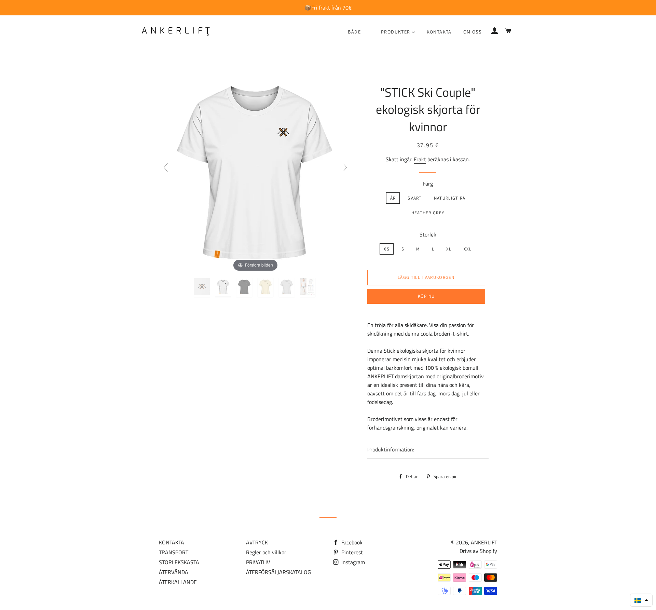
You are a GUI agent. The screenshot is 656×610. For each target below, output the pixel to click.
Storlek (428, 234)
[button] (641, 600)
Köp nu (426, 296)
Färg (428, 183)
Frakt (420, 159)
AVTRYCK (257, 542)
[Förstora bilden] (255, 170)
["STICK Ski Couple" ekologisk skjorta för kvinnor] (202, 287)
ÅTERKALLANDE (178, 582)
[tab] (428, 449)
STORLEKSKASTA (179, 562)
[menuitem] (354, 32)
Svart (415, 198)
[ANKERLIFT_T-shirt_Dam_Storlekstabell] (308, 287)
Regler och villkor (266, 552)
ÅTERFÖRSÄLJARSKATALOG (278, 572)
